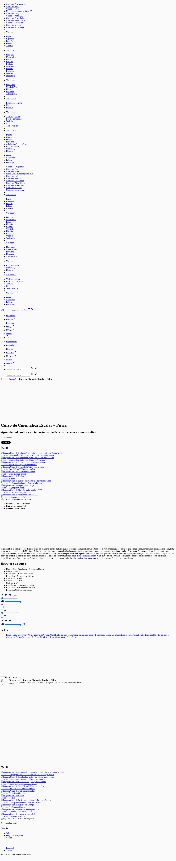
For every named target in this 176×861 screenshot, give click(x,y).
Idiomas (11, 319)
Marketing (10, 105)
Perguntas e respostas (14, 835)
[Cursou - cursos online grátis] (14, 310)
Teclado (9, 121)
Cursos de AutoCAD (14, 16)
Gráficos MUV (152, 635)
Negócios (11, 356)
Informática (12, 316)
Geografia (10, 66)
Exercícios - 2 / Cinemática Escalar (36, 637)
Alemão (9, 46)
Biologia (9, 64)
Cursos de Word (12, 9)
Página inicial (11, 342)
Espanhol (10, 39)
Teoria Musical (12, 126)
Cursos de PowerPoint (15, 18)
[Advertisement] (88, 400)
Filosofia (9, 68)
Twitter (9, 850)
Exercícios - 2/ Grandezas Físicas (98, 635)
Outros (10, 363)
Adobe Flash (11, 94)
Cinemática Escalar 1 (120, 635)
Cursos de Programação (16, 4)
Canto (8, 123)
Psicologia (10, 142)
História (9, 62)
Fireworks (10, 89)
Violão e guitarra (13, 116)
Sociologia (10, 75)
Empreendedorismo (14, 103)
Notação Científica (50, 635)
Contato (9, 838)
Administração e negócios (16, 144)
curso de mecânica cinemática (84, 556)
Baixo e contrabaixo (14, 119)
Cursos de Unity (12, 13)
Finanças (9, 107)
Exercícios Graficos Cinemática (63, 637)
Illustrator (10, 91)
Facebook (10, 848)
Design (10, 326)
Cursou (4, 379)
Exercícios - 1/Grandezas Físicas (71, 635)
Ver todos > (11, 32)
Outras (10, 334)
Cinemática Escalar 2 (137, 635)
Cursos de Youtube (14, 25)
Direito (9, 135)
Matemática (11, 57)
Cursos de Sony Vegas (15, 27)
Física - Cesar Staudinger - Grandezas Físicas (24, 635)
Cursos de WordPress (15, 23)
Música (10, 330)
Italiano (9, 43)
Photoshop (10, 84)
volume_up (2, 601)
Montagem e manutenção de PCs (19, 11)
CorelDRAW (11, 87)
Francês (9, 41)
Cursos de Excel (12, 6)
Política (9, 139)
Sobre (8, 833)
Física (8, 59)
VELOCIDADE (14, 678)
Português (10, 55)
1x (2, 604)
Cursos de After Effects (15, 20)
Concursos (10, 137)
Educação (11, 323)
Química (9, 73)
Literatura (10, 71)
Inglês (8, 36)
